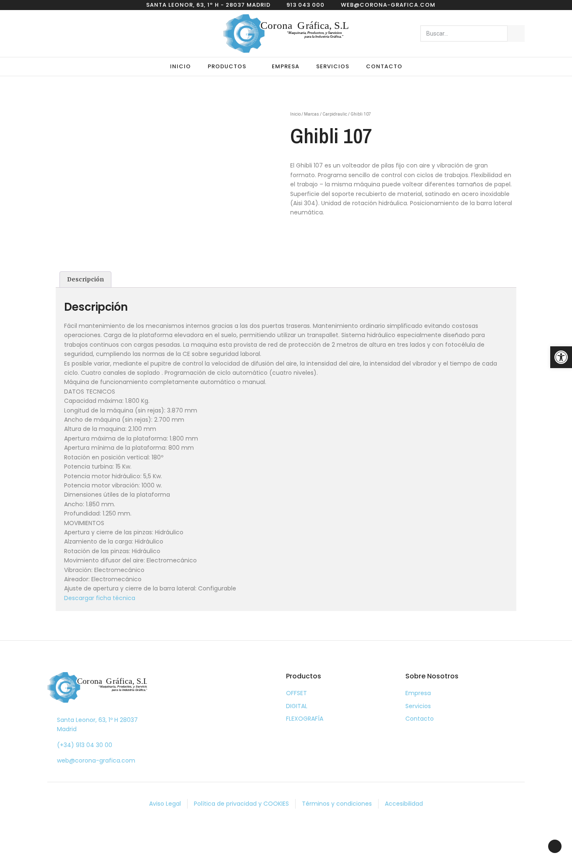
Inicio (180, 66)
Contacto (384, 66)
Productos (227, 66)
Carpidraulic (334, 114)
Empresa (285, 66)
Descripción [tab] (85, 279)
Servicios (332, 66)
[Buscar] (516, 33)
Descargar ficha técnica (99, 598)
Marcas (311, 114)
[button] (561, 357)
